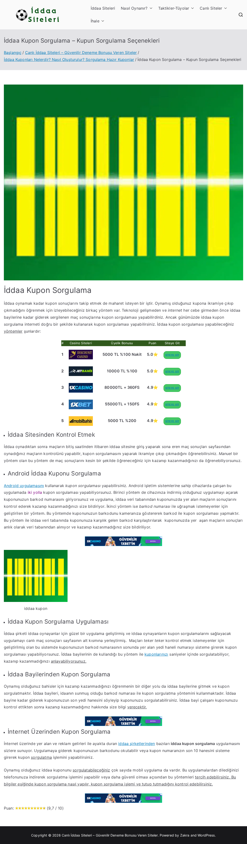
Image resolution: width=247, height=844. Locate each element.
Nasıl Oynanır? (134, 8)
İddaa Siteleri (103, 8)
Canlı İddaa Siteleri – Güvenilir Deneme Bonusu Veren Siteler (110, 835)
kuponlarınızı (156, 654)
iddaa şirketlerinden (136, 743)
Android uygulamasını (24, 485)
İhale (95, 21)
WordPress (206, 835)
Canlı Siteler (211, 8)
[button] (150, 8)
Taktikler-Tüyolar (173, 8)
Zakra (185, 835)
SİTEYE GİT (172, 355)
